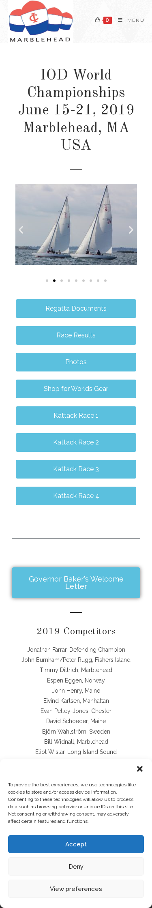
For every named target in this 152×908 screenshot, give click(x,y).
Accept (76, 844)
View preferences (76, 889)
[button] (140, 769)
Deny (76, 866)
